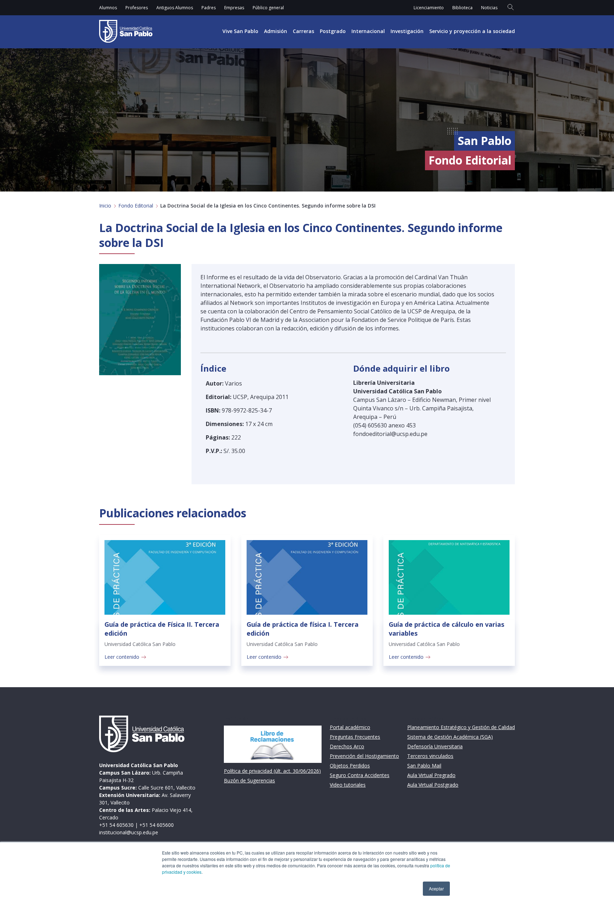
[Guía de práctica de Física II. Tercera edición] (165, 577)
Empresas (234, 8)
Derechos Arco (347, 746)
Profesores (136, 8)
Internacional (368, 31)
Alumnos (108, 8)
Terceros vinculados (430, 756)
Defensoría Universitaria (435, 746)
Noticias (489, 8)
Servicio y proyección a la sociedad (472, 31)
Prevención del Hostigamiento (364, 756)
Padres (208, 8)
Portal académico (350, 727)
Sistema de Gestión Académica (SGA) (450, 736)
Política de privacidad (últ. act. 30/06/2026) (272, 770)
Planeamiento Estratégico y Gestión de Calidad (461, 727)
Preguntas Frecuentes (355, 736)
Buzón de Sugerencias (249, 780)
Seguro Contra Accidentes (359, 775)
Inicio (105, 205)
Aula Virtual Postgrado (432, 784)
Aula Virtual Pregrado (431, 775)
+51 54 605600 (156, 824)
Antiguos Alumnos (174, 8)
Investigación (407, 31)
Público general (268, 8)
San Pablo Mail (424, 765)
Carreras (303, 31)
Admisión (275, 31)
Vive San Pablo (240, 31)
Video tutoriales (348, 784)
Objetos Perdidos (350, 765)
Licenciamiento (429, 8)
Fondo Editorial (135, 205)
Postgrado (333, 31)
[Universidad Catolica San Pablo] (125, 31)
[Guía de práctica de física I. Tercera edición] (307, 577)
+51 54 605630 (116, 824)
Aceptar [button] (436, 888)
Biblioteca (462, 8)
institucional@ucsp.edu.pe (128, 832)
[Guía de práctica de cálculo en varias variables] (449, 577)
